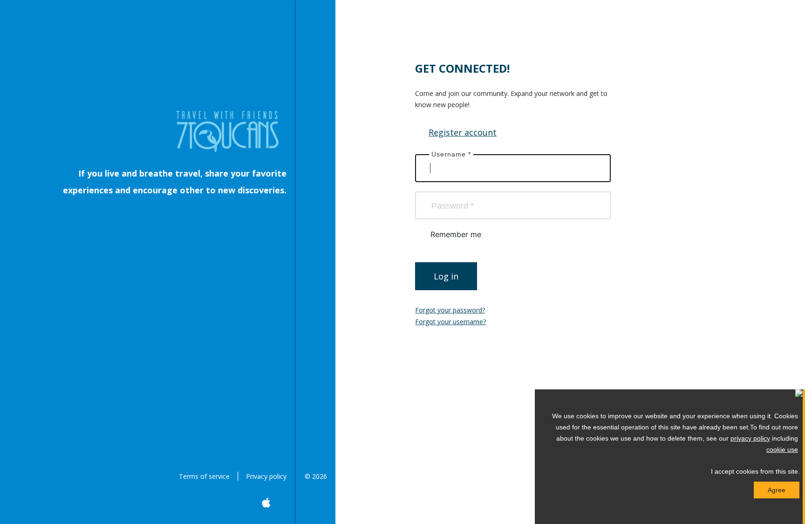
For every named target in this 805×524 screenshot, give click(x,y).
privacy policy (750, 438)
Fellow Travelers (315, 240)
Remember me (455, 234)
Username (451, 154)
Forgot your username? (450, 321)
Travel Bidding (315, 277)
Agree (776, 490)
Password (452, 206)
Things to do (315, 128)
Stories (315, 314)
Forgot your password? (450, 310)
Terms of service (204, 476)
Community (315, 91)
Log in (446, 276)
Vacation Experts (315, 165)
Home (315, 53)
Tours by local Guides (315, 202)
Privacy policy (266, 476)
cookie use (782, 449)
